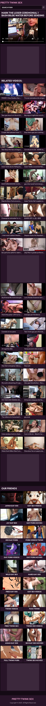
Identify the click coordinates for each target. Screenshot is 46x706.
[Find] (43, 7)
